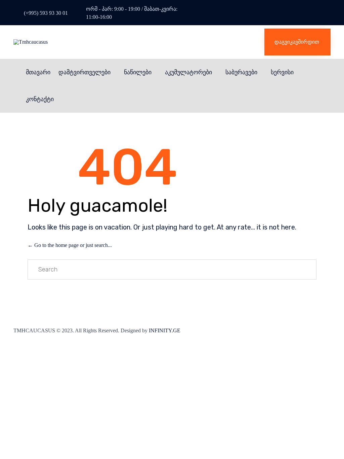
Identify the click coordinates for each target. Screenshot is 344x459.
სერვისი (282, 72)
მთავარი (38, 72)
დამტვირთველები (84, 72)
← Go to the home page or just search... (70, 245)
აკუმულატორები (188, 72)
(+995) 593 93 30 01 (46, 13)
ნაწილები (138, 72)
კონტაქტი (40, 99)
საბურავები (241, 72)
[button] (297, 42)
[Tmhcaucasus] (89, 42)
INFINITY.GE (164, 330)
